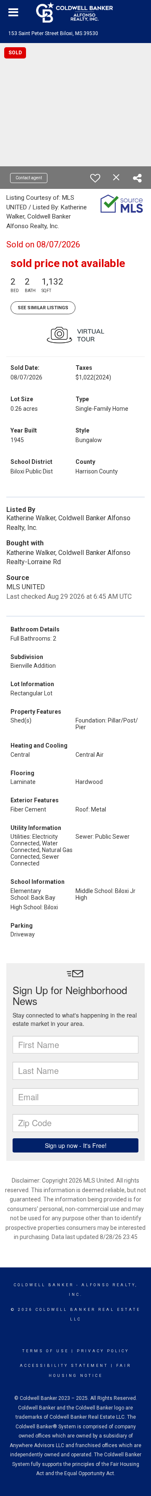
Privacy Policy (103, 1351)
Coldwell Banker (44, 1285)
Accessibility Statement (64, 1366)
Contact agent (29, 178)
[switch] (95, 178)
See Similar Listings (43, 307)
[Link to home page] (75, 12)
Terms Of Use (45, 1351)
